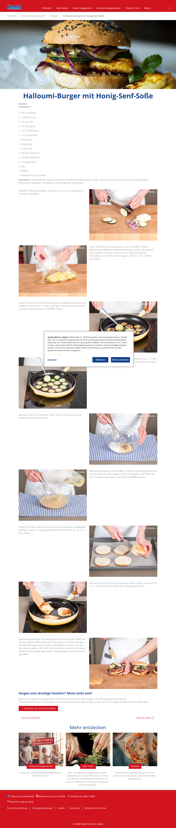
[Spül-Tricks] (88, 761)
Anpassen (52, 359)
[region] (89, 349)
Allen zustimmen (120, 360)
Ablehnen (100, 360)
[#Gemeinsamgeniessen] (41, 761)
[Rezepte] (135, 761)
